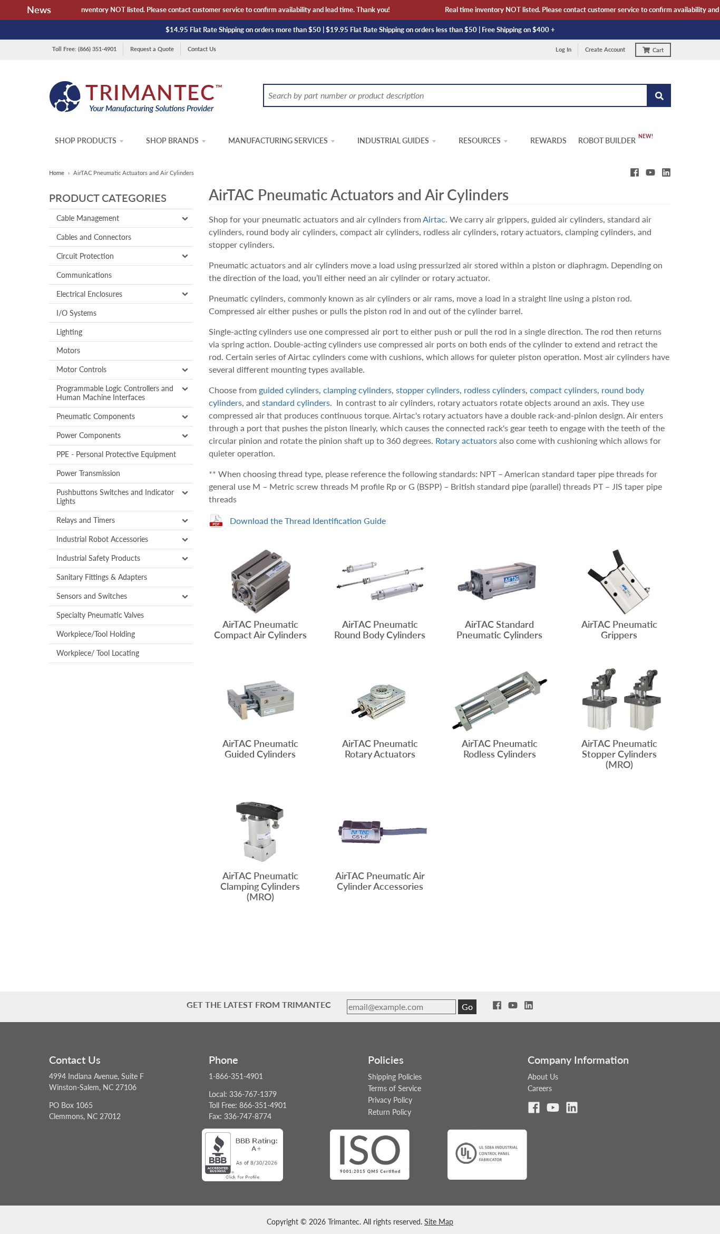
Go (467, 1007)
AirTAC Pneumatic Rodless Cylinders (500, 748)
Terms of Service (394, 1088)
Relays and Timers (85, 520)
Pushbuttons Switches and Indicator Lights (115, 497)
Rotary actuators (466, 440)
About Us (543, 1076)
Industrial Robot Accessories (102, 539)
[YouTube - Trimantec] (650, 172)
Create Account (605, 49)
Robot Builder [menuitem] (607, 140)
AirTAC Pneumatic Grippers (619, 629)
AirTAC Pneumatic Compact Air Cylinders (260, 629)
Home (56, 172)
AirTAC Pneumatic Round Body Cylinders (379, 629)
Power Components (88, 435)
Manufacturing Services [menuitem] (278, 140)
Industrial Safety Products (98, 557)
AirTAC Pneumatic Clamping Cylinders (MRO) (260, 886)
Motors (68, 350)
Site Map (438, 1221)
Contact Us (202, 48)
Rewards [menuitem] (548, 140)
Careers (540, 1088)
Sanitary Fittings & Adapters (101, 576)
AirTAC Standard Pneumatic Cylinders (499, 629)
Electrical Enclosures (89, 293)
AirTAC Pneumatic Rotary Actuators (380, 748)
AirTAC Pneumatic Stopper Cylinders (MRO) (619, 753)
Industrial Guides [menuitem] (393, 140)
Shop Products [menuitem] (85, 140)
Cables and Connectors (93, 236)
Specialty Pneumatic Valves (100, 614)
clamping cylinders (357, 390)
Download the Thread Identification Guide (308, 521)
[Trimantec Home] (136, 100)
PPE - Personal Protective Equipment (116, 454)
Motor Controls (81, 369)
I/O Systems (76, 312)
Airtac (434, 219)
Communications (84, 274)
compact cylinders (563, 390)
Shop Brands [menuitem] (172, 140)
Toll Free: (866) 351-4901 (84, 48)
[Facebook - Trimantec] (634, 172)
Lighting (69, 331)
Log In (563, 49)
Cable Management (87, 217)
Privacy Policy (390, 1099)
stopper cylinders (428, 390)
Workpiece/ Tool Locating (97, 652)
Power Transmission (88, 473)
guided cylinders (289, 390)
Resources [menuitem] (480, 140)
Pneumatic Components (95, 416)
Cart (658, 49)
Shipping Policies (395, 1076)
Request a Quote (152, 48)
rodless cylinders (495, 390)
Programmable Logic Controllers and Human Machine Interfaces (114, 393)
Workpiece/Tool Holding (95, 633)
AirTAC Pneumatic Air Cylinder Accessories (380, 881)
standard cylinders (296, 402)
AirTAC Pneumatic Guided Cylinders (260, 748)
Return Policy (389, 1111)
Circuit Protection (85, 255)
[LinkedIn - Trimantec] (666, 172)
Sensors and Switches (91, 595)
